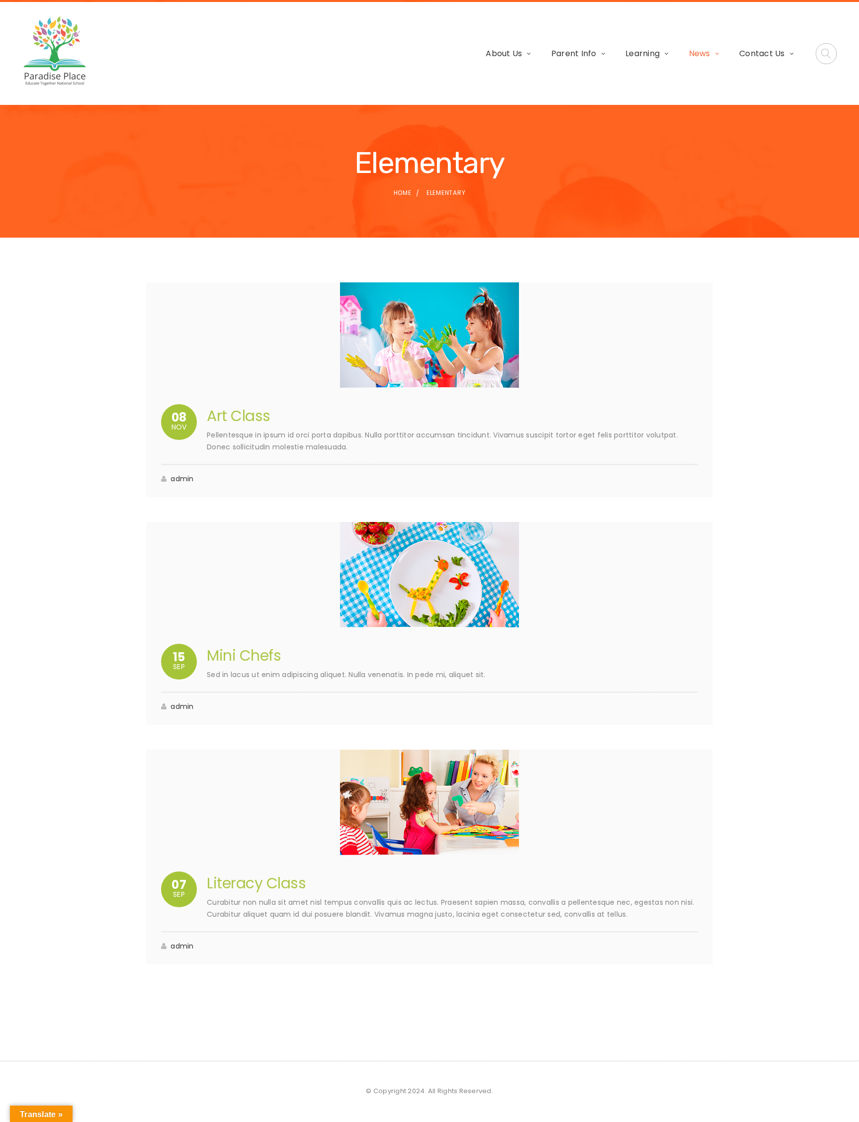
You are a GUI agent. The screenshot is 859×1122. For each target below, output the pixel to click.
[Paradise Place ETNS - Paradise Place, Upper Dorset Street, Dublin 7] (54, 51)
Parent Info (574, 53)
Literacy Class (256, 883)
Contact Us (762, 53)
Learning (642, 53)
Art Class (238, 416)
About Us (504, 53)
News (699, 53)
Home (403, 192)
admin (182, 479)
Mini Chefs (244, 655)
